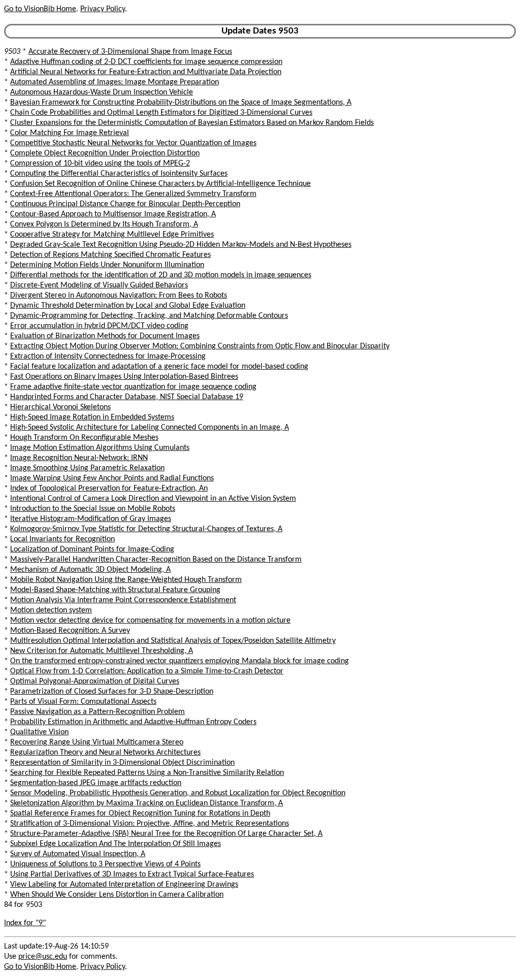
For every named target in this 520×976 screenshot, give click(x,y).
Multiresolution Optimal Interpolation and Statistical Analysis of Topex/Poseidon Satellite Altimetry (173, 641)
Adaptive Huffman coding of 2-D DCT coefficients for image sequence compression (146, 62)
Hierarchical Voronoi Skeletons (60, 407)
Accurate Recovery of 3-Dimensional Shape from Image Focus (130, 52)
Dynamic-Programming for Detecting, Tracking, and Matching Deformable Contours (149, 316)
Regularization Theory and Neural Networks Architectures (105, 753)
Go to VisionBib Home (40, 9)
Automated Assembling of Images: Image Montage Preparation (114, 82)
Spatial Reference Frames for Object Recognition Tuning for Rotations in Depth (140, 813)
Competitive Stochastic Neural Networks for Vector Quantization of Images (133, 143)
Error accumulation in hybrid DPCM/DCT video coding (99, 326)
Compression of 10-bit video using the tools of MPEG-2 (100, 163)
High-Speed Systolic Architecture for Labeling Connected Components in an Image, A (149, 428)
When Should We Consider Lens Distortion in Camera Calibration (116, 895)
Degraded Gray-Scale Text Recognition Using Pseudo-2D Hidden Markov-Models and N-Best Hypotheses (180, 245)
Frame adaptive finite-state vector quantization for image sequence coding (133, 387)
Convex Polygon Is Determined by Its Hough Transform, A (104, 224)
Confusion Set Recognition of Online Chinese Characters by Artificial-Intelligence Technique (160, 184)
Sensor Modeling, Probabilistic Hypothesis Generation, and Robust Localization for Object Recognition (177, 793)
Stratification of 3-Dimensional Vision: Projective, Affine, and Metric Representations (149, 824)
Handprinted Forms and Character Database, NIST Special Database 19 (126, 397)
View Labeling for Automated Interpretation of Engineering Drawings (124, 885)
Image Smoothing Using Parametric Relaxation (87, 468)
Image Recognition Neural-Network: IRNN (79, 458)
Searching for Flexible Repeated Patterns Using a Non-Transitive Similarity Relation (147, 773)
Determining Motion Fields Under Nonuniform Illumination (107, 265)
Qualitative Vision (39, 732)
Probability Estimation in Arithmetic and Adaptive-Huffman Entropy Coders (133, 722)
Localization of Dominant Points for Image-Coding (92, 549)
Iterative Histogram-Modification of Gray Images (90, 519)
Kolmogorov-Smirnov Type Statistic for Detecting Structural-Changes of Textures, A (146, 529)
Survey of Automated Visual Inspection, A (77, 854)
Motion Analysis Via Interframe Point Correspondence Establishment (123, 600)
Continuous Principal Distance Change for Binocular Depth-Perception (125, 204)
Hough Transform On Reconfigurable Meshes (84, 438)
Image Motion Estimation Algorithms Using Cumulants (99, 448)
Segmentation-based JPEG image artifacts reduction (95, 783)
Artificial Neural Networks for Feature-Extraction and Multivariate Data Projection (145, 72)
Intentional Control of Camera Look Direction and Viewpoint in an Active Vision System (153, 499)
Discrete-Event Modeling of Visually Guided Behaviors (99, 285)
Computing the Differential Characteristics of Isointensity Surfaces (119, 174)
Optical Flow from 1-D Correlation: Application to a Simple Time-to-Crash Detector (146, 671)
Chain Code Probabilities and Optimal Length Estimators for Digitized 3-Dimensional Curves (161, 113)
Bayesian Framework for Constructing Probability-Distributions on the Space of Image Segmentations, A (180, 103)
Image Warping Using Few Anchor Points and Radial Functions (112, 478)
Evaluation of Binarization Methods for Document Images (105, 336)
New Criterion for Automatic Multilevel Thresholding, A (101, 651)
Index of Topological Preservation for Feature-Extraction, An (109, 488)
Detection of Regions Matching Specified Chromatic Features (110, 255)
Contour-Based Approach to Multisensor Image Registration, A (113, 214)
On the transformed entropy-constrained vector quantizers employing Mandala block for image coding (179, 661)
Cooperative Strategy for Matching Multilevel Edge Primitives (112, 235)
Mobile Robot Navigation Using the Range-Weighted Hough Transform (126, 580)
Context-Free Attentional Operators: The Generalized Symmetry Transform (133, 194)
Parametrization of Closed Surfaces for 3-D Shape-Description (111, 692)
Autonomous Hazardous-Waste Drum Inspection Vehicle (101, 92)
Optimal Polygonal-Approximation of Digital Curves (94, 681)
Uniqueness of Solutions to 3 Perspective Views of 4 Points (105, 864)
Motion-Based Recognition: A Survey (70, 631)
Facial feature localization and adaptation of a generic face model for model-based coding (159, 367)
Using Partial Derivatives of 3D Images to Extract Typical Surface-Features (132, 874)
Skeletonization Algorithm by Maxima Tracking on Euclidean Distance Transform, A (146, 803)
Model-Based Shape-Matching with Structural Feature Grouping (115, 590)
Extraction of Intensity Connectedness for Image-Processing (108, 356)
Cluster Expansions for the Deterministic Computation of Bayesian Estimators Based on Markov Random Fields (192, 123)
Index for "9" (25, 923)
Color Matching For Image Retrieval (69, 133)
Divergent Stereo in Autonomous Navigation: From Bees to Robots (118, 295)
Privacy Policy (102, 9)
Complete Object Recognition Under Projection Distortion (105, 153)
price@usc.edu (42, 957)
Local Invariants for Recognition (62, 539)
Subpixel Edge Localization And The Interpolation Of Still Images (115, 844)
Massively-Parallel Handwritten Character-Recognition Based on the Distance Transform (156, 560)
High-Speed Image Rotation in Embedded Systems (92, 417)
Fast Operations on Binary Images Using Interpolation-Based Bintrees (124, 377)
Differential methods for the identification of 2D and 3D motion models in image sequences (160, 275)
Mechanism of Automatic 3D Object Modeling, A (90, 570)
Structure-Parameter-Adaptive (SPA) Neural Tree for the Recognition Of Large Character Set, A (166, 834)
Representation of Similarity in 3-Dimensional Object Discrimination (122, 763)
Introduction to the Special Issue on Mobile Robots (92, 509)
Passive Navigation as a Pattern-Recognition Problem (97, 712)
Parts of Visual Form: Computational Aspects (83, 702)
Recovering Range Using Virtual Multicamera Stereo (96, 742)
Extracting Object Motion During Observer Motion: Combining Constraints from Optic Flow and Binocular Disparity (199, 346)
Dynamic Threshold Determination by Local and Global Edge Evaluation (127, 306)
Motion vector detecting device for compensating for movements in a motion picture (150, 620)
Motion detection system (51, 610)
